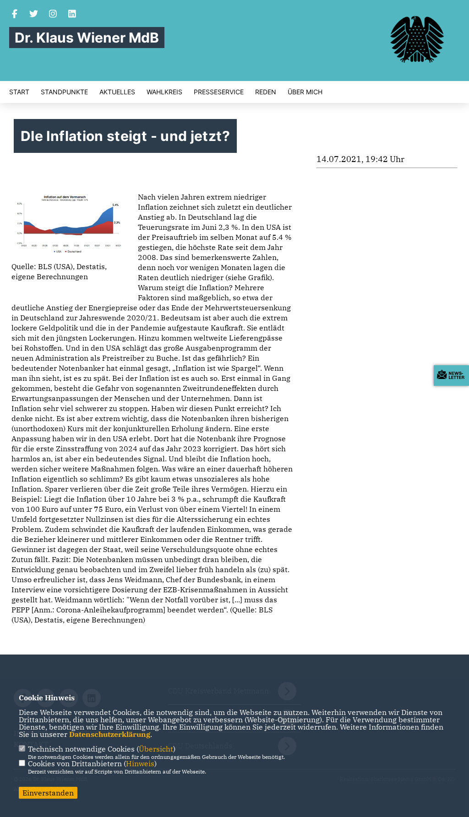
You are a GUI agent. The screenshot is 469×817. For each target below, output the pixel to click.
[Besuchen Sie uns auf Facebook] (14, 15)
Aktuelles (117, 92)
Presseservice (219, 92)
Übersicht (156, 748)
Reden (265, 92)
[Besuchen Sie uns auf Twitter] (33, 15)
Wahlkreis (164, 92)
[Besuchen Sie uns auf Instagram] (53, 15)
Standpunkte (64, 92)
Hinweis (140, 763)
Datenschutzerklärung (109, 734)
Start (19, 92)
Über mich (305, 92)
